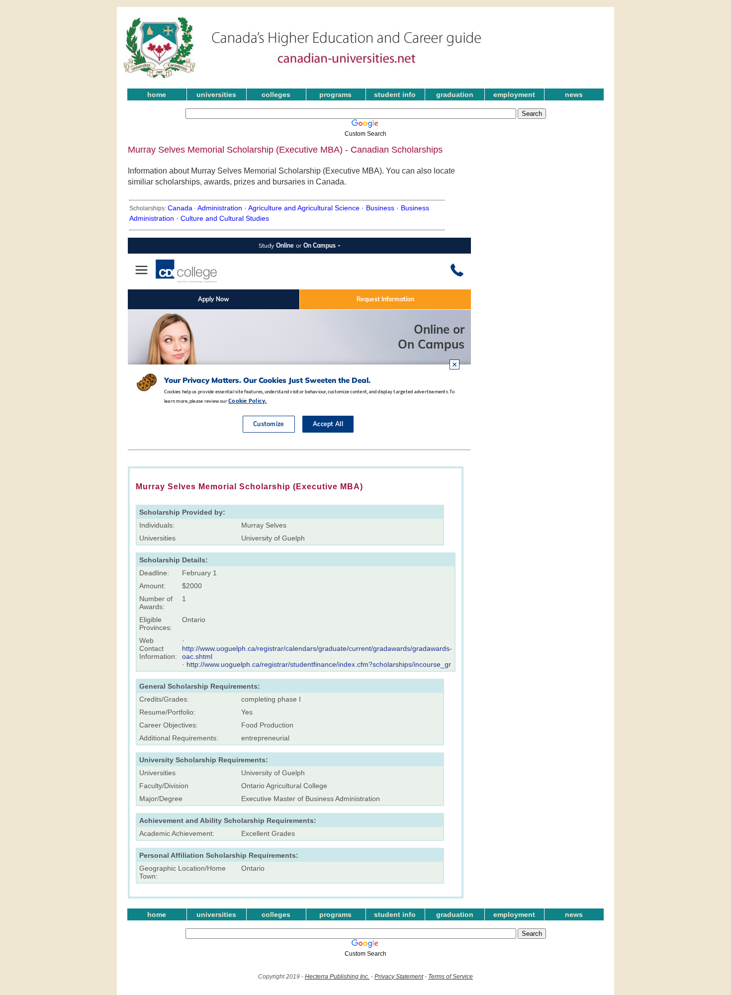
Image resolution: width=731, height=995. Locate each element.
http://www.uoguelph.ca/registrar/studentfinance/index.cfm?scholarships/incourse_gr (318, 664)
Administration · (222, 208)
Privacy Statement (398, 976)
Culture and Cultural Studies (225, 218)
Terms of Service (450, 976)
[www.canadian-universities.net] (303, 79)
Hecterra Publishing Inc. (337, 976)
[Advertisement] (553, 168)
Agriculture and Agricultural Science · (307, 208)
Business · (383, 208)
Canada (180, 208)
